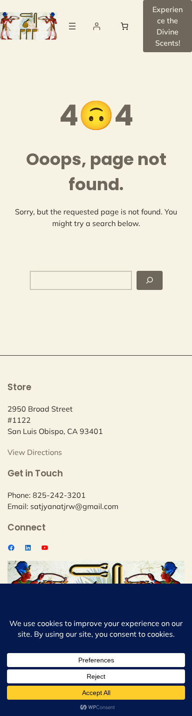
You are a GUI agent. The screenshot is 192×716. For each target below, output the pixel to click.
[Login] (96, 26)
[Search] (150, 280)
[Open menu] (72, 26)
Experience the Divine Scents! (167, 26)
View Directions (34, 452)
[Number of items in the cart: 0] (124, 26)
